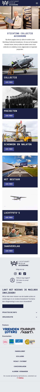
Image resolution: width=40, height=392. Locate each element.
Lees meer (8, 82)
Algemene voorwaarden (20, 371)
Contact (19, 282)
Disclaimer (20, 356)
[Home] (10, 3)
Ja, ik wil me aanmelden (13, 306)
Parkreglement (20, 351)
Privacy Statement (20, 361)
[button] (37, 3)
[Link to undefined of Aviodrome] (15, 273)
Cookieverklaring (20, 366)
